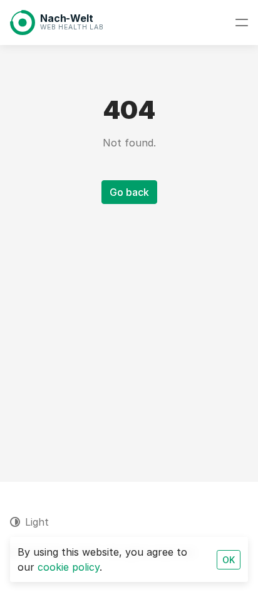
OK (228, 559)
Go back (129, 192)
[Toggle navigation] (241, 22)
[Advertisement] (129, 328)
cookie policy (69, 567)
